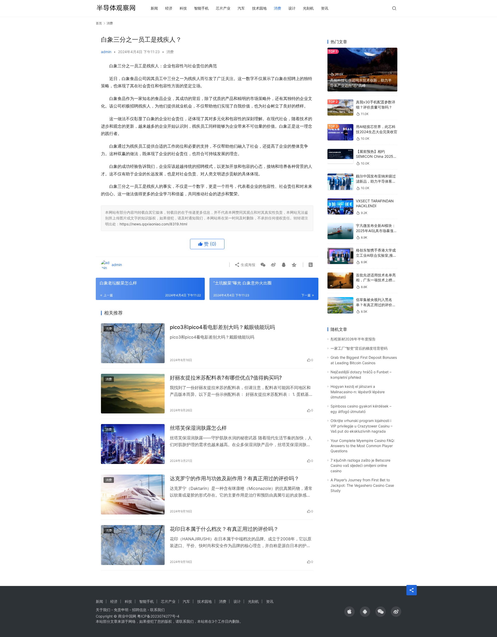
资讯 (324, 8)
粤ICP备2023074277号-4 (158, 616)
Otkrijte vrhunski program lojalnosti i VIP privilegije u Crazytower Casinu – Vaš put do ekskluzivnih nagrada (361, 425)
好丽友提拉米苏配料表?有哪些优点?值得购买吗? (226, 378)
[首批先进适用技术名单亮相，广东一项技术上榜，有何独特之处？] (340, 281)
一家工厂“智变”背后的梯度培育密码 (359, 348)
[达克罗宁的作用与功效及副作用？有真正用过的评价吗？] (133, 494)
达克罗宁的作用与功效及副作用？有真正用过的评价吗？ (234, 478)
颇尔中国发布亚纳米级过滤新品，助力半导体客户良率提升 (376, 181)
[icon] (349, 611)
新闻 (154, 8)
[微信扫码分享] (263, 264)
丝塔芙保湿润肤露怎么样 (198, 428)
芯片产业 (223, 8)
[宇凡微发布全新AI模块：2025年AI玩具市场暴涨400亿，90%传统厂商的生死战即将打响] (340, 231)
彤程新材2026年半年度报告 (353, 339)
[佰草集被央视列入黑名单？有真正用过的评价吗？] (340, 305)
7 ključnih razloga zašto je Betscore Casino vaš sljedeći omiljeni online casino (360, 465)
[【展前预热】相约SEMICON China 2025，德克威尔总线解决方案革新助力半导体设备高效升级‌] (340, 156)
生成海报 (247, 264)
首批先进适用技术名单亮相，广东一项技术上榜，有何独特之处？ (376, 280)
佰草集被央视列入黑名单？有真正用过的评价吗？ (374, 304)
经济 (168, 8)
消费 (277, 8)
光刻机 (308, 8)
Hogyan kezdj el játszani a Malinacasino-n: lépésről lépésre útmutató (358, 391)
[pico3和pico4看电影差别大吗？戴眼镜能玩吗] (133, 343)
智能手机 (201, 8)
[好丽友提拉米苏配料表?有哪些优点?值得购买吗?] (133, 394)
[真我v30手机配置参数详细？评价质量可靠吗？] (340, 107)
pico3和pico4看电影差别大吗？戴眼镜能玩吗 (222, 327)
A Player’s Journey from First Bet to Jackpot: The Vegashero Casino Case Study (362, 485)
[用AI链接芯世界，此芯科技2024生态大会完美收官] (340, 132)
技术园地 (259, 8)
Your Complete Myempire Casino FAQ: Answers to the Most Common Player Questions (363, 445)
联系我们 (157, 609)
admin (106, 51)
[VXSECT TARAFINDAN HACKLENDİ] (340, 206)
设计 (292, 8)
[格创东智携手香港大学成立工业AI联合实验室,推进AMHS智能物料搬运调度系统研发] (340, 256)
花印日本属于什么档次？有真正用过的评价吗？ (224, 529)
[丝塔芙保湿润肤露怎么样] (133, 444)
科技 (183, 8)
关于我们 (103, 609)
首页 (99, 23)
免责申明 (121, 609)
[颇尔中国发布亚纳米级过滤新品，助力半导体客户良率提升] (340, 182)
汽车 (241, 8)
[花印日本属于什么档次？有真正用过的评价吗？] (133, 545)
